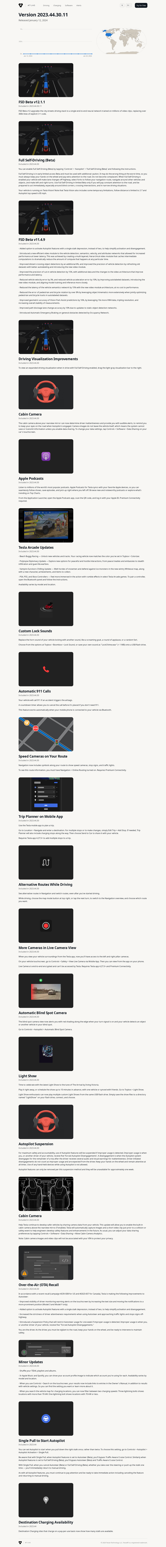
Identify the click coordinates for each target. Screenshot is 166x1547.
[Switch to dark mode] (122, 5)
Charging (57, 5)
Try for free (141, 5)
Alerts (78, 5)
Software (68, 5)
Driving (46, 5)
